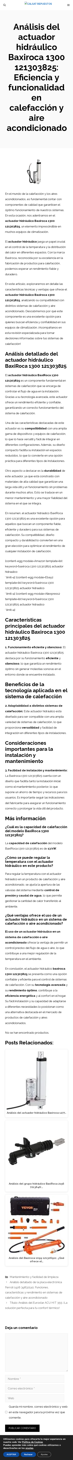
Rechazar (28, 1454)
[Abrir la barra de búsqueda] (4, 5)
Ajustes (44, 1454)
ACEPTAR (11, 1454)
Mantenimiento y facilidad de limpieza (34, 1277)
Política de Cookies (32, 1442)
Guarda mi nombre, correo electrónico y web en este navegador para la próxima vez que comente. (38, 1412)
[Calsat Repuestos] (38, 5)
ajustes (29, 1448)
